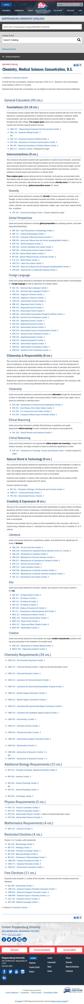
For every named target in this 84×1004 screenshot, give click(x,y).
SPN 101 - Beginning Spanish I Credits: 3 (28, 337)
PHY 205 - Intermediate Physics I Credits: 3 (27, 495)
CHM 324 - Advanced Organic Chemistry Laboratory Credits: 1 (32, 888)
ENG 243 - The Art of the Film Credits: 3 (27, 547)
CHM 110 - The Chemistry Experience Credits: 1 (26, 660)
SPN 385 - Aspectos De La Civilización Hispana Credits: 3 (34, 269)
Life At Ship (57, 10)
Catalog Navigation (12, 56)
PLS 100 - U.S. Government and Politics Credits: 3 (32, 411)
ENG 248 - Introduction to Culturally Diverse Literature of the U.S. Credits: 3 (41, 550)
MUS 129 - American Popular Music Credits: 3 (30, 617)
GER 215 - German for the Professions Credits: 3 (31, 333)
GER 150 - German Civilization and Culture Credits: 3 (32, 246)
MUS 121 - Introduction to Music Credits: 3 (29, 614)
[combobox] (42, 26)
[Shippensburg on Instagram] (22, 971)
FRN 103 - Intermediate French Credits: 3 (28, 310)
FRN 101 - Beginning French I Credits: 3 (27, 304)
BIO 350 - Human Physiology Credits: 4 (23, 783)
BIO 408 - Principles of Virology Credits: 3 (24, 850)
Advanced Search (9, 49)
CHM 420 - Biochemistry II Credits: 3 (22, 745)
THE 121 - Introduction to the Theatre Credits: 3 (30, 576)
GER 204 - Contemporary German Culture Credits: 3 (32, 250)
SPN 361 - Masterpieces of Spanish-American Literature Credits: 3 (38, 573)
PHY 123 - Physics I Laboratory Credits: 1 (24, 807)
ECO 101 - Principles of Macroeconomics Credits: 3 (32, 237)
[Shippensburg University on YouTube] (14, 939)
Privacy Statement (12, 992)
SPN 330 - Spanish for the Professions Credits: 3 (31, 350)
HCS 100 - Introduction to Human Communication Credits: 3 (33, 142)
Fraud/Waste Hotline (51, 992)
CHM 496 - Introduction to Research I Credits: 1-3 (27, 752)
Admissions (19, 10)
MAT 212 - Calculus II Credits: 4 (20, 828)
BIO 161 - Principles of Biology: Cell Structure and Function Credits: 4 (37, 489)
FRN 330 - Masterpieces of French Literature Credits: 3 (33, 557)
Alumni (31, 971)
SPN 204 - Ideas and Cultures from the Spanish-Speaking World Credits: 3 (41, 266)
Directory (69, 962)
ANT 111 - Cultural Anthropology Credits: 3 (29, 233)
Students (32, 962)
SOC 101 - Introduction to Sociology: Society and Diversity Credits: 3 (39, 450)
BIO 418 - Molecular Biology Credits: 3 (23, 854)
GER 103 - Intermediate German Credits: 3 (29, 327)
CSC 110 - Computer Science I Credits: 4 (24, 898)
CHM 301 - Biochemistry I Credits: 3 (22, 719)
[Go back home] (43, 8)
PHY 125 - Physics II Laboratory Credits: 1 (24, 810)
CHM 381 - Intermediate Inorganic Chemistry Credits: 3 (29, 738)
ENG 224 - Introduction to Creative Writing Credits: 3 (32, 645)
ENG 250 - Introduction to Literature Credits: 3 (30, 554)
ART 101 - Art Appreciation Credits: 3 (26, 594)
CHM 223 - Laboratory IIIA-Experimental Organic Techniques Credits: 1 (35, 706)
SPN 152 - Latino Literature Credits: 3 (27, 567)
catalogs (19, 1001)
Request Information (42, 950)
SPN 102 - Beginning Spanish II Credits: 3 (28, 340)
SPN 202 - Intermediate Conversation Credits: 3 (31, 346)
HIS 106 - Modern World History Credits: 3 (28, 253)
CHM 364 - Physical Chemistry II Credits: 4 (24, 860)
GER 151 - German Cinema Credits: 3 (26, 563)
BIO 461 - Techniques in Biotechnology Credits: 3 (27, 857)
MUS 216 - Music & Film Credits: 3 (25, 621)
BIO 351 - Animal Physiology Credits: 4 (23, 789)
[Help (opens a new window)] (80, 65)
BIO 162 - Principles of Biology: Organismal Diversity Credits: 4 (32, 769)
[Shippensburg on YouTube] (16, 971)
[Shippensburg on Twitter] (10, 971)
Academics (6, 10)
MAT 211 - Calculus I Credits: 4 (22, 148)
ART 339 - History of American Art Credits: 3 (29, 608)
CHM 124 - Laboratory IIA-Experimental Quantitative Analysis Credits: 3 (36, 686)
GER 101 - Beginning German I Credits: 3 (28, 320)
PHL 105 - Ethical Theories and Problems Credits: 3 (32, 432)
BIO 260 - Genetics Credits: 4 (19, 776)
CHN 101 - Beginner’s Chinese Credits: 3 (28, 294)
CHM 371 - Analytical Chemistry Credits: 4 (24, 863)
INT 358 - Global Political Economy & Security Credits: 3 (34, 256)
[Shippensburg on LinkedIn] (4, 977)
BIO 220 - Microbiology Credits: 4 (21, 844)
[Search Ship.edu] (81, 5)
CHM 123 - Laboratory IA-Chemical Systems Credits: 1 (29, 680)
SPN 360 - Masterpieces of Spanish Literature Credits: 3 (34, 570)
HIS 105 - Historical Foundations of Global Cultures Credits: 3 (34, 145)
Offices (68, 958)
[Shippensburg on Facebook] (4, 971)
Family (49, 958)
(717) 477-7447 (14, 934)
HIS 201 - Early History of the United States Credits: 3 (33, 408)
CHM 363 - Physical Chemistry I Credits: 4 (24, 732)
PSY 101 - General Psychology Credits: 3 (28, 212)
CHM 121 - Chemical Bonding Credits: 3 (26, 492)
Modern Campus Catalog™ (60, 1001)
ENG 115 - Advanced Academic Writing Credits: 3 (29, 138)
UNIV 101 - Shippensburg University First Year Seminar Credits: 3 (35, 129)
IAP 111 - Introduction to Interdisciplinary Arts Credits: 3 (34, 611)
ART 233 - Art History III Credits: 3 (25, 601)
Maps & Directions (72, 966)
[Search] (79, 40)
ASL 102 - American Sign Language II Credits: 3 (30, 291)
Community (51, 962)
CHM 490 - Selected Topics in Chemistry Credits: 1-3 (28, 895)
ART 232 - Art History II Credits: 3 (25, 604)
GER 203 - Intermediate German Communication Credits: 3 (35, 330)
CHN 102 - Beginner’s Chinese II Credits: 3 (29, 297)
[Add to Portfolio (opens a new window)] (74, 65)
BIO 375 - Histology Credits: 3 (19, 847)
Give (80, 10)
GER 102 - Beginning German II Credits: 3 (28, 323)
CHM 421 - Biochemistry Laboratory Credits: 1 (26, 867)
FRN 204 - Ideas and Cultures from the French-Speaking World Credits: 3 (40, 240)
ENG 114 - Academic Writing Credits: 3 (25, 132)
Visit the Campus (69, 950)
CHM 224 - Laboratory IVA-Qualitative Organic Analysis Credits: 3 (33, 712)
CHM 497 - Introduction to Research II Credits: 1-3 (27, 758)
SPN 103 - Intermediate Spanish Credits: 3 (29, 343)
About (30, 10)
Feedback (69, 971)
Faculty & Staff (34, 967)
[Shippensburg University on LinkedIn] (24, 939)
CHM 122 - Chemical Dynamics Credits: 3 (24, 673)
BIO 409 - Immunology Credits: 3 (21, 885)
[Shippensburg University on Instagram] (19, 939)
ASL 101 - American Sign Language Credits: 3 (30, 287)
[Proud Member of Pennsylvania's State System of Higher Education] (72, 990)
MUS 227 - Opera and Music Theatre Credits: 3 (30, 624)
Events (49, 971)
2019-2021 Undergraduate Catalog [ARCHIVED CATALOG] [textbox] (26, 26)
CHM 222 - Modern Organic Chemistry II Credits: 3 (27, 699)
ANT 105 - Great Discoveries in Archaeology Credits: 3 (33, 230)
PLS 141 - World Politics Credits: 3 (25, 260)
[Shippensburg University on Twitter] (9, 939)
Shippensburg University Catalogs (23, 18)
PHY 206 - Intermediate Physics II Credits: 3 (25, 817)
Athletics (70, 10)
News (49, 966)
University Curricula (20, 77)
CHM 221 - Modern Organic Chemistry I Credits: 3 (27, 693)
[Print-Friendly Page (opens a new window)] (77, 65)
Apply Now (14, 950)
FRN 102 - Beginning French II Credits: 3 (28, 307)
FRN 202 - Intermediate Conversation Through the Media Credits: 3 (38, 314)
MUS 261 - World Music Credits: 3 (25, 627)
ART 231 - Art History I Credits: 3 (24, 598)
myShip (6, 4)
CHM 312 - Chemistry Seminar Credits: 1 (24, 725)
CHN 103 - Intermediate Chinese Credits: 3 (29, 301)
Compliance (25, 992)
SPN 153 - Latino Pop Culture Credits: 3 (27, 263)
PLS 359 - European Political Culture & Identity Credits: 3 (34, 414)
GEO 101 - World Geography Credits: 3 (27, 243)
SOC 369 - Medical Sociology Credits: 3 (23, 902)
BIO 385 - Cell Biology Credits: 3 (20, 796)
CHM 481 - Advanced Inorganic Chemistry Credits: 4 (28, 892)
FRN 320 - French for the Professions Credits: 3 (30, 317)
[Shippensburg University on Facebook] (4, 939)
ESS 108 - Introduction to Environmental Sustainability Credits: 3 (37, 404)
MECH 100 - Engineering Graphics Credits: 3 (29, 648)
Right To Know (36, 992)
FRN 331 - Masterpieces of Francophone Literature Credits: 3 (36, 560)
